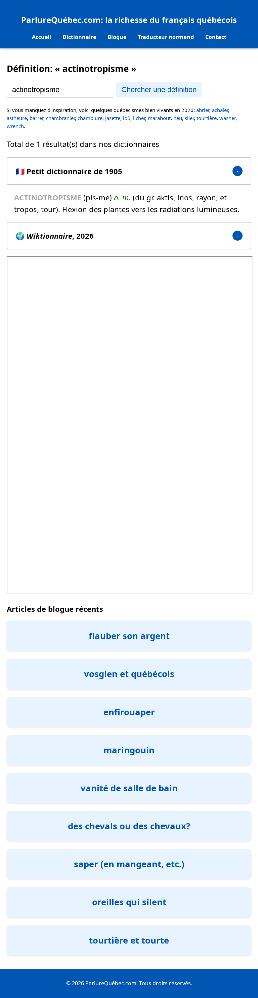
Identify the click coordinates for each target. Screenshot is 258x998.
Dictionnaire (79, 37)
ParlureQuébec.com (61, 19)
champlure (90, 118)
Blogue (117, 37)
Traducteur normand (166, 37)
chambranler (60, 118)
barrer (36, 118)
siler (189, 118)
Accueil (41, 37)
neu (177, 118)
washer (227, 118)
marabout (159, 118)
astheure (17, 118)
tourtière (207, 118)
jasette (112, 118)
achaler (220, 110)
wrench (15, 126)
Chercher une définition (159, 89)
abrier (202, 110)
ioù (126, 118)
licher (139, 118)
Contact (215, 37)
